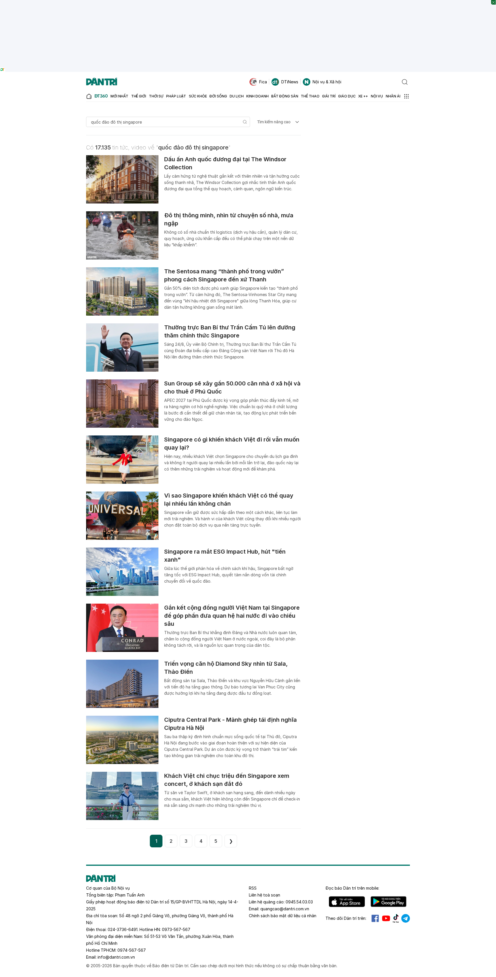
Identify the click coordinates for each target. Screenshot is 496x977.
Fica (263, 81)
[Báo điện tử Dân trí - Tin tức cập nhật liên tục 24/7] (101, 82)
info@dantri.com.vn (116, 957)
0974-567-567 (131, 950)
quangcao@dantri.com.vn (284, 908)
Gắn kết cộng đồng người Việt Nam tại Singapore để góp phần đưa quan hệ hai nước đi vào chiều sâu (232, 615)
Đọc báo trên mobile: (352, 888)
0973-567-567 (176, 929)
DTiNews (289, 81)
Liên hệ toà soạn (264, 894)
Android (388, 901)
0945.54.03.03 (299, 901)
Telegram (405, 918)
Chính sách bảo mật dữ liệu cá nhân (282, 915)
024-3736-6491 (122, 929)
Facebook (375, 918)
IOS (347, 901)
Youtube (386, 918)
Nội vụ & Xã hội (327, 81)
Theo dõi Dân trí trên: (346, 918)
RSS (253, 888)
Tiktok (396, 918)
